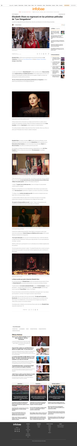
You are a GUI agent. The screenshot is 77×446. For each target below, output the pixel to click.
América (28, 425)
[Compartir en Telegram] (46, 54)
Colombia (25, 5)
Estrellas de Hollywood (16, 330)
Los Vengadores (21, 328)
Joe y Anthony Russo (27, 59)
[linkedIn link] (19, 431)
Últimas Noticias (48, 5)
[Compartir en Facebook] (39, 54)
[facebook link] (15, 429)
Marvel (27, 328)
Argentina (16, 5)
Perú (35, 5)
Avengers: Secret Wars (42, 328)
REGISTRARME (67, 5)
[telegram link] (17, 431)
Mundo (44, 5)
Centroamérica (39, 5)
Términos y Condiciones (60, 425)
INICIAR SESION (73, 5)
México (33, 5)
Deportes (53, 5)
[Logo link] (38, 8)
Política (57, 5)
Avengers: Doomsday (40, 59)
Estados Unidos (20, 5)
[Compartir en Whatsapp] (37, 54)
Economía (60, 5)
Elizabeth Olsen (15, 328)
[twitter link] (17, 429)
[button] (2, 5)
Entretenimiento (15, 14)
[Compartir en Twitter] (41, 54)
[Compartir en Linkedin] (44, 54)
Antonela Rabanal (18, 24)
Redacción (38, 425)
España (29, 5)
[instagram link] (19, 429)
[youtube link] (15, 431)
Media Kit (49, 432)
